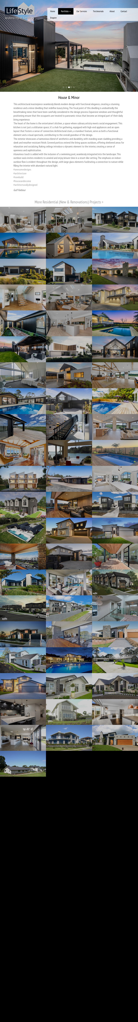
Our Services (81, 11)
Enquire (53, 17)
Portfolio (65, 11)
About (112, 11)
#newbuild (18, 178)
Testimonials (98, 11)
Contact (124, 11)
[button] (10, 46)
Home (52, 11)
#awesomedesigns (22, 170)
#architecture (19, 174)
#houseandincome (22, 182)
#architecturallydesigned (25, 186)
